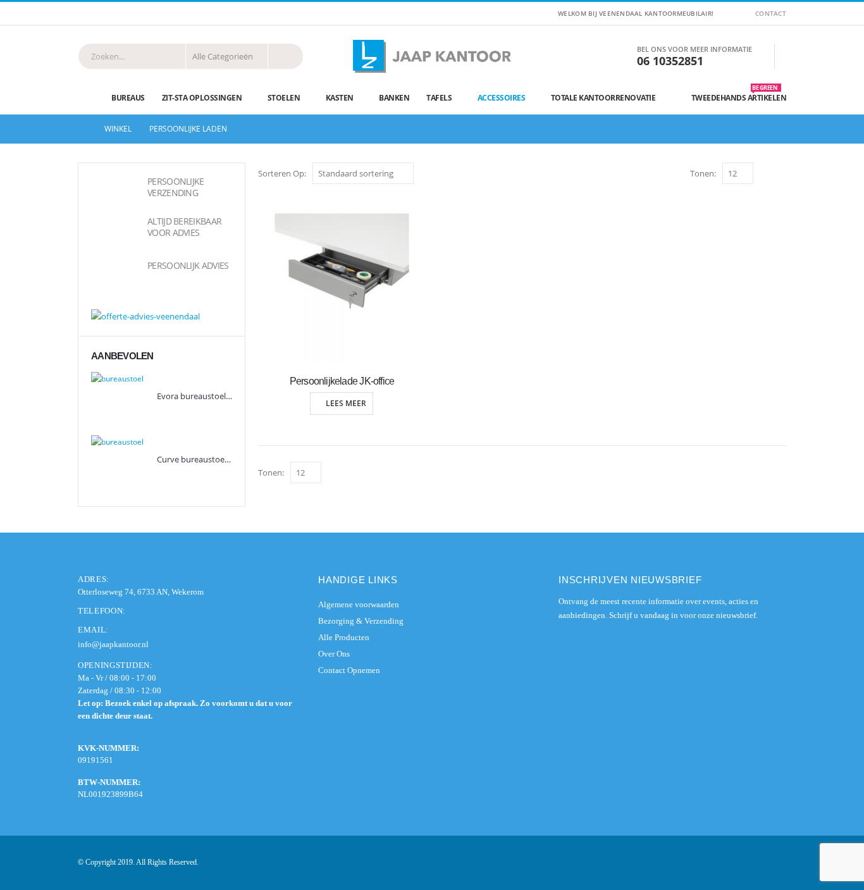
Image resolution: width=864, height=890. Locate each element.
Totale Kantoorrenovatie (603, 97)
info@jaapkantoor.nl (113, 644)
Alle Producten (343, 637)
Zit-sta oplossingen (202, 97)
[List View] (780, 173)
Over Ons (334, 653)
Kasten (340, 97)
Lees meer (346, 403)
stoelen (284, 97)
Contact (770, 13)
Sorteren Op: (282, 173)
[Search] (285, 56)
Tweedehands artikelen (739, 95)
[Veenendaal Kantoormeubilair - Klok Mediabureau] (432, 56)
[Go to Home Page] (82, 129)
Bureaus (128, 97)
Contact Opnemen (349, 670)
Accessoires (502, 97)
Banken (394, 97)
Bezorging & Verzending (361, 621)
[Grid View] (766, 173)
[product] (342, 280)
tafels (439, 97)
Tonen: (703, 173)
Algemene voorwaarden (358, 604)
